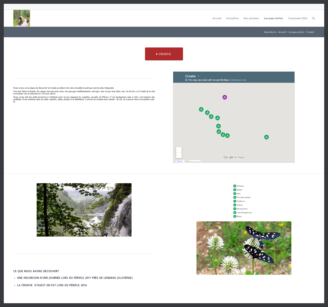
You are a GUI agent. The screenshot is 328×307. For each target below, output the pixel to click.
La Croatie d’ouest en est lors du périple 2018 (52, 285)
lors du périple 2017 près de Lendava (88, 277)
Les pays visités (296, 32)
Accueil (282, 32)
